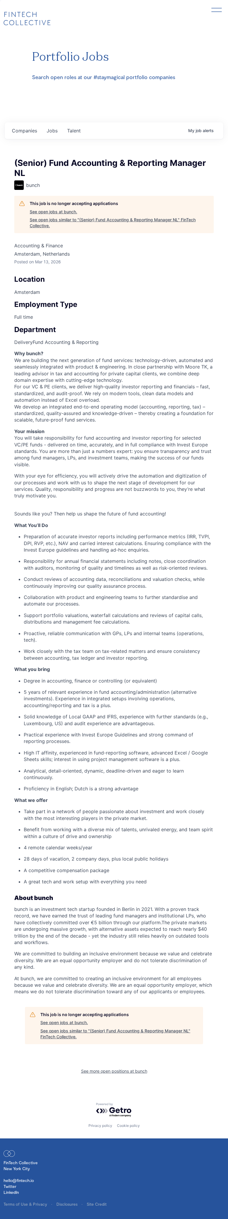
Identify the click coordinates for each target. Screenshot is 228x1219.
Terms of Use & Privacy (26, 1204)
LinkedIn (11, 1192)
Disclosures (67, 1204)
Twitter (10, 1186)
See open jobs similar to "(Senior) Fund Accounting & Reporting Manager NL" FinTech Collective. (113, 222)
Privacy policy (100, 1125)
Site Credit (97, 1204)
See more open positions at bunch (114, 1071)
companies (24, 131)
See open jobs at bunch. (53, 211)
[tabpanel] (114, 672)
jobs (52, 131)
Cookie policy (128, 1125)
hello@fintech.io (19, 1180)
